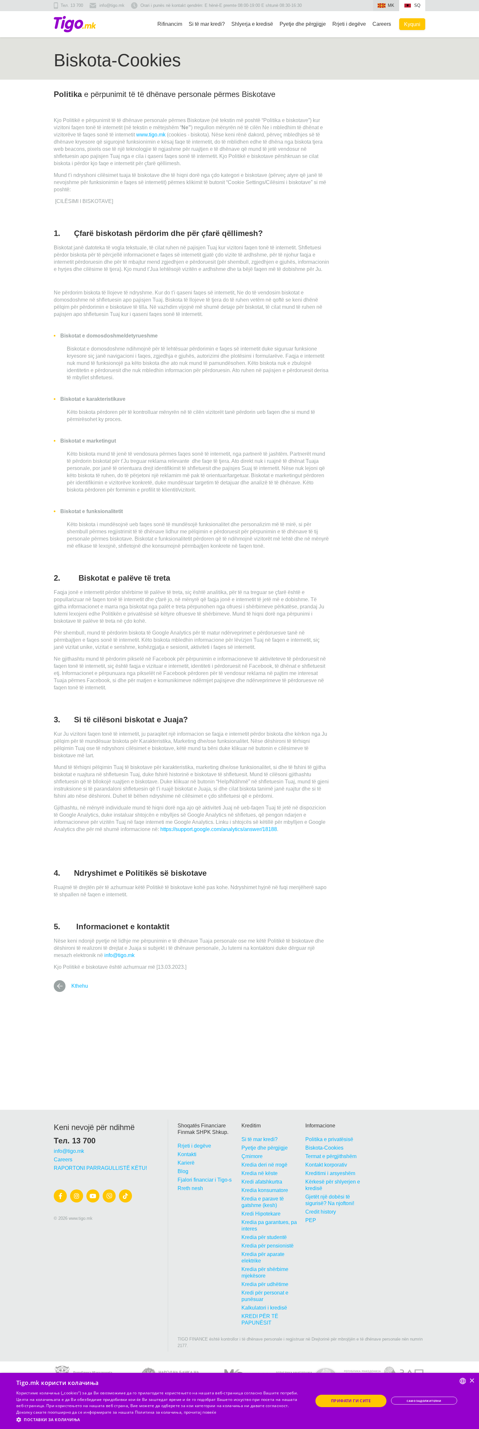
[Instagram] (76, 1195)
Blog (183, 1171)
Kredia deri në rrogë (264, 1165)
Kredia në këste (259, 1173)
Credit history (320, 1212)
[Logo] (75, 24)
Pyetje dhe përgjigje (303, 24)
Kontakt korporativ (326, 1165)
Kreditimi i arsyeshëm (330, 1173)
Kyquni (412, 24)
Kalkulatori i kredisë (264, 1308)
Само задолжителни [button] (424, 1401)
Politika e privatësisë (329, 1139)
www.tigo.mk (151, 134)
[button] (160, 1420)
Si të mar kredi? (207, 24)
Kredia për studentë (264, 1237)
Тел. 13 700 (72, 5)
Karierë (186, 1163)
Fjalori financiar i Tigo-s (205, 1180)
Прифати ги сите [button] (351, 1401)
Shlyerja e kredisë (252, 24)
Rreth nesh (190, 1188)
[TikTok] (125, 1195)
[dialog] (239, 1401)
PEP (310, 1220)
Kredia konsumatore (264, 1190)
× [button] (471, 1380)
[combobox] (462, 1381)
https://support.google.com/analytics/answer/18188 (218, 829)
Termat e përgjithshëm (330, 1156)
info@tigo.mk (111, 5)
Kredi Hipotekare (261, 1214)
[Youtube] (92, 1195)
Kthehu (79, 986)
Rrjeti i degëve (349, 24)
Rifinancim (169, 24)
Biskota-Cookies (324, 1148)
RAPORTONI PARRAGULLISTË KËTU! (100, 1168)
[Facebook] (60, 1195)
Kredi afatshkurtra (261, 1182)
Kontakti (187, 1154)
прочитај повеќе (200, 1412)
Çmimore (252, 1156)
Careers (381, 24)
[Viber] (109, 1195)
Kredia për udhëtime (264, 1284)
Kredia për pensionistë (267, 1245)
